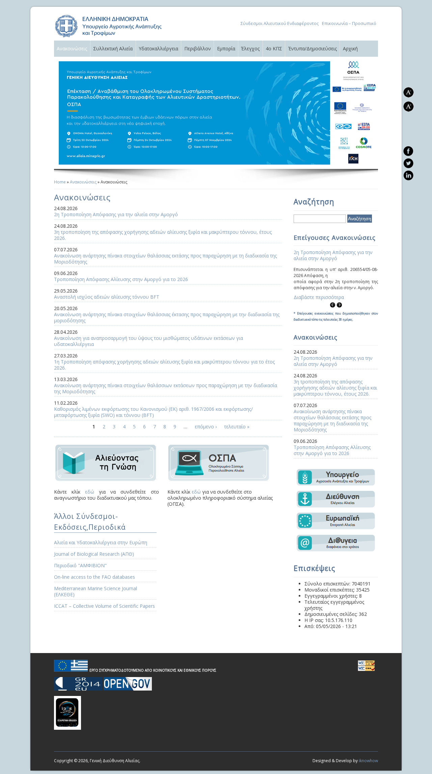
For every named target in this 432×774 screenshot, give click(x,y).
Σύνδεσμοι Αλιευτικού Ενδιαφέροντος (280, 23)
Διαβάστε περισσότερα (319, 297)
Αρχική (350, 48)
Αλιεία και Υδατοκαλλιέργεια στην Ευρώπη (100, 542)
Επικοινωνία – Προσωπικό (349, 23)
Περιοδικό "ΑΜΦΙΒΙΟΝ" (80, 565)
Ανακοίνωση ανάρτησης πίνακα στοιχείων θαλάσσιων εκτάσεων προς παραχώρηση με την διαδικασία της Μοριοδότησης (165, 388)
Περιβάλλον (197, 48)
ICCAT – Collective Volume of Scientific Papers (104, 606)
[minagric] (336, 483)
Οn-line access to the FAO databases (94, 577)
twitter (408, 163)
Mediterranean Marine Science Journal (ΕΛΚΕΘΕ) (95, 591)
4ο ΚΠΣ (274, 48)
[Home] (108, 37)
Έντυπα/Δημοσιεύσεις (312, 48)
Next (339, 304)
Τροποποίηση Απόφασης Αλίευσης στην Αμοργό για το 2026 (121, 279)
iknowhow (368, 761)
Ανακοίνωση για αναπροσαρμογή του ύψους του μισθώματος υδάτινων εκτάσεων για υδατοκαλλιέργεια (148, 341)
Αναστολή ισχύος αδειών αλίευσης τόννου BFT (106, 297)
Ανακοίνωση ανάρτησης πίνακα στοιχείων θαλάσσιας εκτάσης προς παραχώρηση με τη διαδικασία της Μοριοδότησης (165, 258)
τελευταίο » (236, 426)
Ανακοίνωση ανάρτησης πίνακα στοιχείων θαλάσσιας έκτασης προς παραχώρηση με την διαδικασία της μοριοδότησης (166, 317)
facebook (408, 151)
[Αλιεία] (336, 527)
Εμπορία (226, 48)
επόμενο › (206, 426)
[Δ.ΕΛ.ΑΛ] (336, 505)
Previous (332, 304)
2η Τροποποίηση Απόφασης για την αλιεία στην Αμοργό (116, 214)
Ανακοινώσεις (72, 48)
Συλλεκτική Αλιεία (113, 48)
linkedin (408, 175)
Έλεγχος (250, 48)
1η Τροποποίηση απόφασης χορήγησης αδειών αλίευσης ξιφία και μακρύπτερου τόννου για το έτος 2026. (164, 364)
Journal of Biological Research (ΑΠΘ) (94, 554)
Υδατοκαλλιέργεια (158, 48)
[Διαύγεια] (336, 550)
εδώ (89, 492)
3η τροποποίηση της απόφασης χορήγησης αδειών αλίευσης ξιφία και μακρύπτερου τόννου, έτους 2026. (163, 235)
